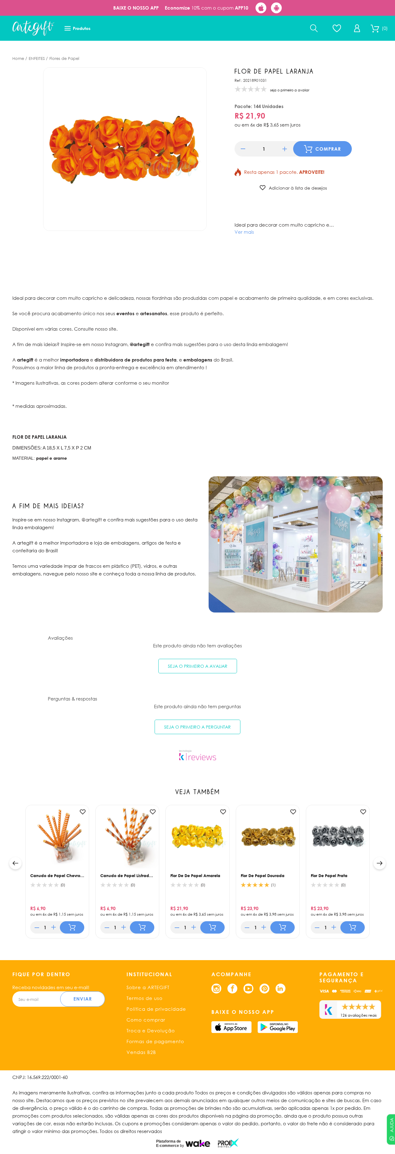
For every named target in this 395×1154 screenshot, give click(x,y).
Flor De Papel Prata (329, 875)
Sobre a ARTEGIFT (148, 987)
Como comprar (146, 1020)
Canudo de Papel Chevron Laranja (56, 875)
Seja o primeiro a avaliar (197, 666)
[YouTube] (248, 988)
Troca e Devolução (151, 1030)
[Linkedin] (280, 988)
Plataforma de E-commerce (168, 1143)
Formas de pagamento (155, 1041)
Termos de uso (145, 998)
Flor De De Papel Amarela (195, 875)
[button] (243, 149)
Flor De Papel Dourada (263, 875)
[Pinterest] (264, 988)
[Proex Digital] (228, 1143)
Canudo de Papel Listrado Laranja (126, 875)
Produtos (81, 28)
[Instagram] (216, 988)
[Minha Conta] (357, 28)
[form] (264, 149)
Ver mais (244, 232)
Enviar (82, 998)
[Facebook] (232, 988)
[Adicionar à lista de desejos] (83, 812)
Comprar (328, 149)
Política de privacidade (156, 1009)
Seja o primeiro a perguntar (197, 727)
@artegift (91, 519)
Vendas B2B (141, 1052)
